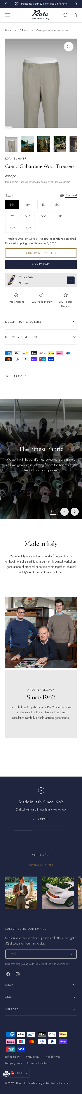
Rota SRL (21, 1083)
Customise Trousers (41, 253)
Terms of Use (45, 964)
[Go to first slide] (75, 512)
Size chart (71, 195)
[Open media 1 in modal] (68, 46)
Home (8, 30)
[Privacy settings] (7, 1074)
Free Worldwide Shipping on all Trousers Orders (45, 182)
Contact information (37, 1063)
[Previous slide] (64, 512)
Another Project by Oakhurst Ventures (49, 1083)
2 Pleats (24, 30)
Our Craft (41, 819)
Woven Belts (26, 277)
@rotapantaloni (41, 865)
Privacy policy (32, 1056)
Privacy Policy (61, 964)
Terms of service (52, 1056)
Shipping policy (13, 1063)
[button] (7, 15)
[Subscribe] (71, 953)
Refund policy (12, 1056)
